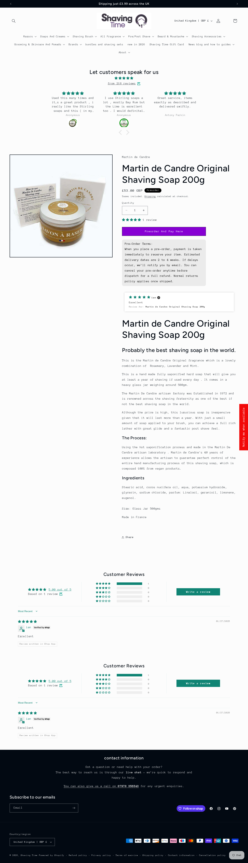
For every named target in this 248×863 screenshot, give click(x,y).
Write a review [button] (198, 591)
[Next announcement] (237, 3)
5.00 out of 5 (60, 589)
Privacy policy (101, 855)
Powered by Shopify (51, 855)
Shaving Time (29, 855)
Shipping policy (153, 855)
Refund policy (78, 855)
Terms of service (127, 855)
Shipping (150, 196)
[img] (124, 78)
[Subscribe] (74, 808)
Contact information (181, 855)
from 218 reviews (122, 83)
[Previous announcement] (11, 3)
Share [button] (129, 537)
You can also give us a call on (101, 786)
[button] (14, 21)
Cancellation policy (212, 855)
